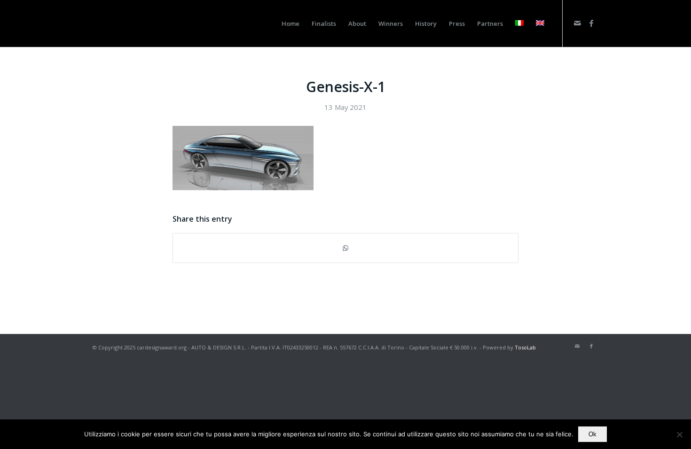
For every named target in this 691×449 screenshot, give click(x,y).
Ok (593, 434)
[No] (679, 434)
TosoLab (525, 347)
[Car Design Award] (111, 23)
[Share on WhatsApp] (345, 248)
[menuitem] (290, 23)
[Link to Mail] (577, 23)
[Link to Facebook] (591, 23)
